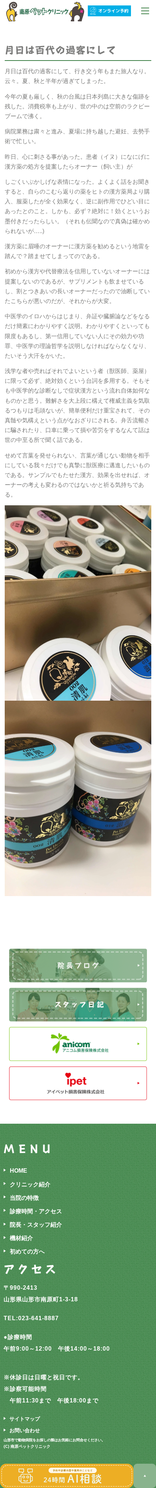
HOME (18, 1171)
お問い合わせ (24, 1430)
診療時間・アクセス (36, 1211)
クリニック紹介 (30, 1184)
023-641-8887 (38, 1318)
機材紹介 (21, 1238)
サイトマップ (24, 1419)
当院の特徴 (24, 1198)
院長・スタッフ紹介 (36, 1225)
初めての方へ (27, 1251)
